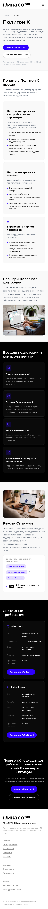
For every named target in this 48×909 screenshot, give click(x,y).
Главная (6, 15)
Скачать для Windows (15, 47)
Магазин (7, 857)
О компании (8, 869)
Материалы (8, 848)
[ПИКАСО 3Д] (16, 5)
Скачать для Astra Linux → (21, 735)
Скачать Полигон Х (24, 789)
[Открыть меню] (42, 4)
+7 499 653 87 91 (10, 885)
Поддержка (8, 873)
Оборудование (10, 844)
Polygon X (7, 853)
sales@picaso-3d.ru (12, 889)
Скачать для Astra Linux (17, 55)
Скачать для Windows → (21, 672)
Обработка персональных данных (16, 904)
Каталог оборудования (24, 797)
